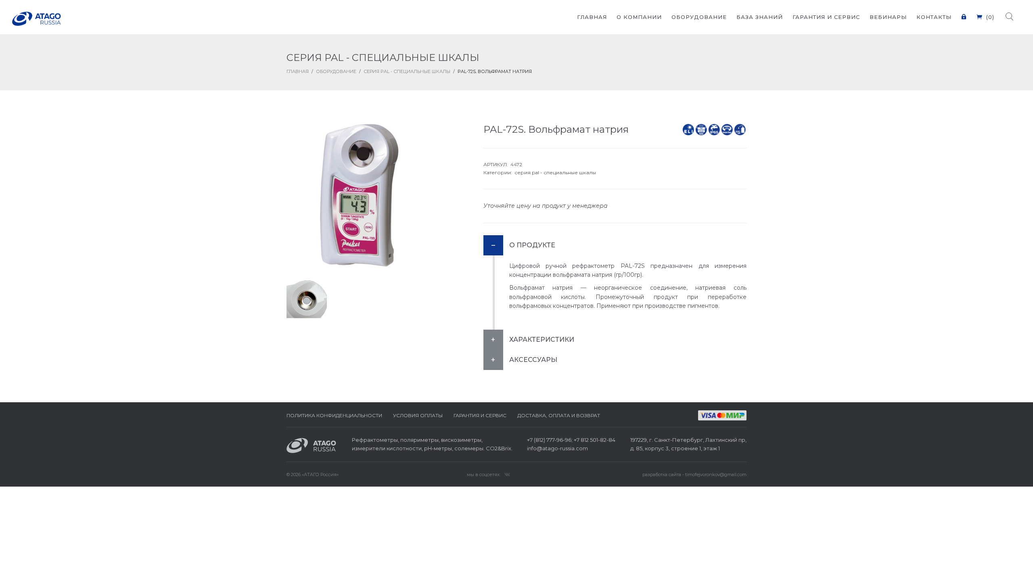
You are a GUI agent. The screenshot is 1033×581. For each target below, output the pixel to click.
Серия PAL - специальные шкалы (407, 71)
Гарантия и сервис (480, 415)
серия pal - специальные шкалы (555, 172)
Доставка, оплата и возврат (558, 415)
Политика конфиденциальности (334, 415)
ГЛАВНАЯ (297, 71)
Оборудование (336, 71)
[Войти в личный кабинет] (964, 12)
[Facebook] (507, 474)
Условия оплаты (418, 415)
